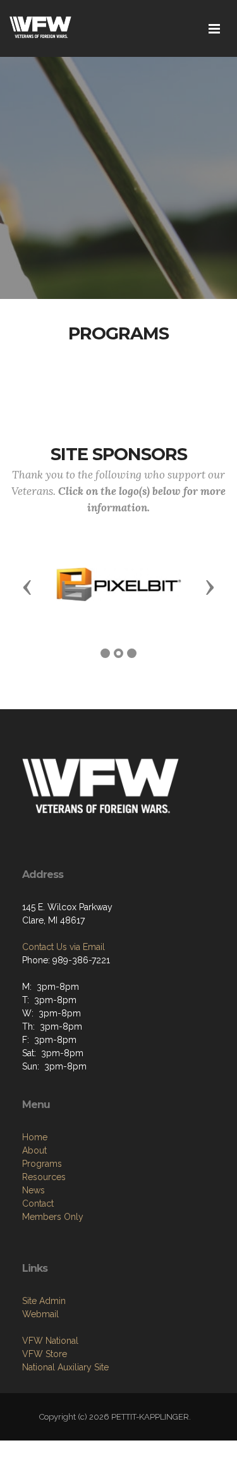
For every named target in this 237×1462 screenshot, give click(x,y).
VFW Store (44, 1354)
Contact (38, 1203)
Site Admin (44, 1301)
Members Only (52, 1217)
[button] (27, 586)
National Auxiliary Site (65, 1367)
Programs (42, 1164)
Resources (44, 1177)
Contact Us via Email (63, 947)
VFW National (50, 1341)
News (33, 1190)
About (34, 1150)
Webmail (40, 1314)
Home (34, 1137)
